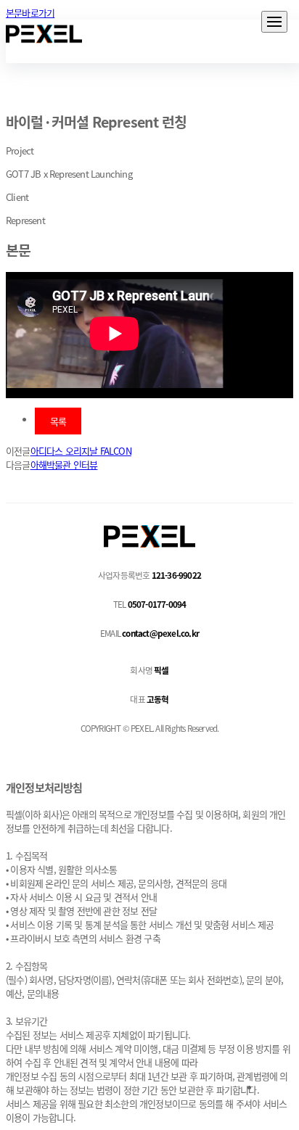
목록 (58, 421)
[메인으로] (44, 34)
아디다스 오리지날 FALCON (80, 451)
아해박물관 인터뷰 (64, 464)
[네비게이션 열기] (274, 22)
